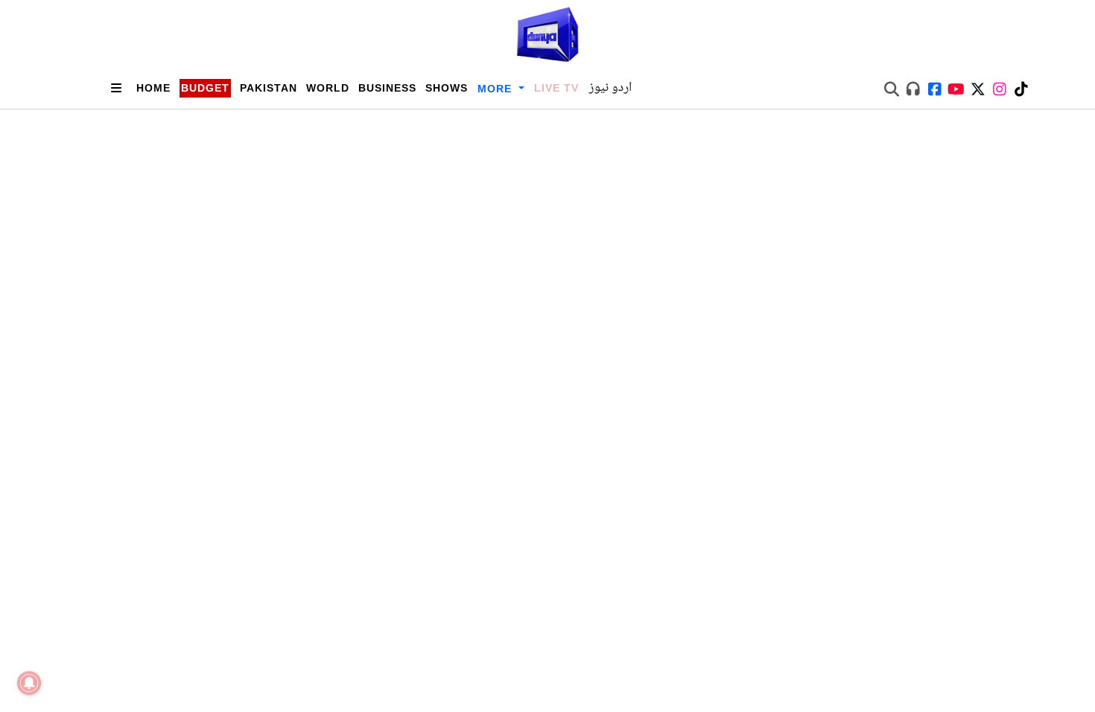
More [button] (496, 89)
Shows (446, 88)
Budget (205, 88)
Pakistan (268, 88)
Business (387, 88)
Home (153, 88)
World (327, 88)
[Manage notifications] (29, 683)
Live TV (556, 88)
